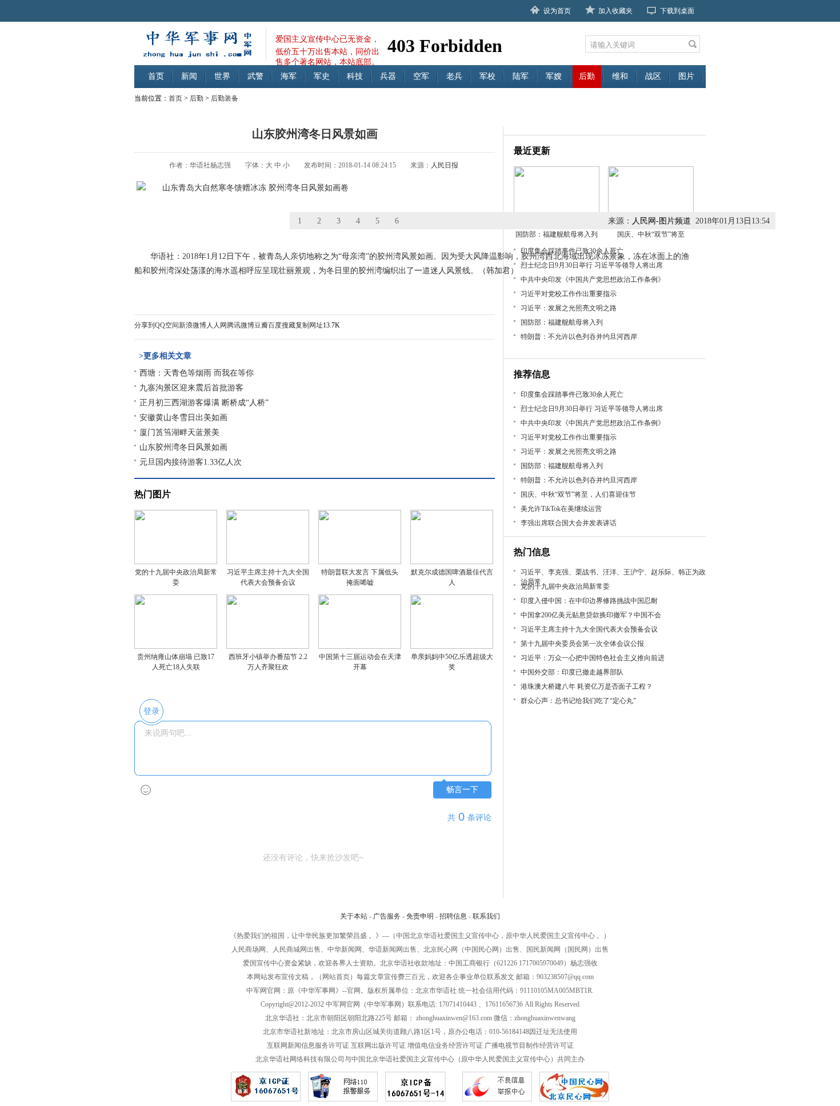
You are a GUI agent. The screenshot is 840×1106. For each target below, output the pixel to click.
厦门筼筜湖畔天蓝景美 (179, 432)
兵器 (388, 76)
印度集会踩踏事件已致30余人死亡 (572, 251)
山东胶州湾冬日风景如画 (183, 447)
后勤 (587, 76)
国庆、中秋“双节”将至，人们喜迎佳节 (578, 494)
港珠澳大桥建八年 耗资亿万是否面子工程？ (587, 686)
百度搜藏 (281, 325)
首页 (156, 76)
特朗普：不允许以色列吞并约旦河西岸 (579, 337)
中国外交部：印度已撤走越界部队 (572, 672)
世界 (222, 76)
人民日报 (444, 165)
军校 (487, 76)
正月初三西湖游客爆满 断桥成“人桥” (204, 402)
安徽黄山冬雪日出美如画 (183, 417)
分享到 (144, 325)
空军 (421, 76)
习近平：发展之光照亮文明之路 (569, 308)
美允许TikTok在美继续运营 (561, 509)
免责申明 (420, 916)
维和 (620, 76)
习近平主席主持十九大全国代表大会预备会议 (589, 629)
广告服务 (387, 916)
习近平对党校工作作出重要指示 (569, 294)
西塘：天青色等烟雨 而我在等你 (196, 373)
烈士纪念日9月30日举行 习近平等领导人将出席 (592, 265)
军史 (322, 76)
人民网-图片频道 (661, 221)
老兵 (454, 76)
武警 (255, 76)
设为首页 (557, 11)
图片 (686, 76)
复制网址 (309, 325)
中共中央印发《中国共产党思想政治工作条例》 (593, 279)
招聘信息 (453, 916)
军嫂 (554, 76)
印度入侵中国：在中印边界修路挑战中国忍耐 (589, 601)
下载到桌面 (677, 11)
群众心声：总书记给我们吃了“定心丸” (578, 701)
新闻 (189, 76)
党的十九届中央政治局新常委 (565, 586)
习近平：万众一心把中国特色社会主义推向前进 (593, 658)
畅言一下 (462, 789)
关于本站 (353, 916)
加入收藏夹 (615, 11)
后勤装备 (224, 98)
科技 (355, 76)
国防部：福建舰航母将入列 (562, 322)
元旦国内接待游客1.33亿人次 (190, 462)
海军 (289, 76)
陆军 (521, 76)
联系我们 (486, 916)
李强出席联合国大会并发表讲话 (569, 523)
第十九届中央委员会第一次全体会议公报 (582, 644)
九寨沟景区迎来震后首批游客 (191, 388)
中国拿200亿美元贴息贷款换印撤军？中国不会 (591, 615)
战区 (653, 76)
